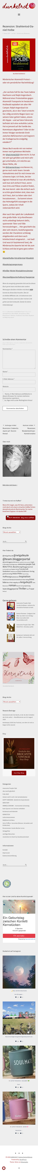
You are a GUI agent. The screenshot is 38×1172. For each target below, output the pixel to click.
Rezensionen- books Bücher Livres (16, 311)
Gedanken (6, 571)
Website (6, 386)
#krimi (12, 270)
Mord (8, 582)
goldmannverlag (7, 574)
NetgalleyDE (26, 582)
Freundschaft (23, 569)
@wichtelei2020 (12, 154)
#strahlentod (20, 258)
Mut (11, 582)
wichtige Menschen (9, 834)
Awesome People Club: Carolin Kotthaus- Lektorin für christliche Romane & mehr (25, 605)
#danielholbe (8, 258)
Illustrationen (15, 577)
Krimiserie (13, 315)
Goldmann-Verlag (28, 571)
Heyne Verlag (25, 574)
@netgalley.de (8, 556)
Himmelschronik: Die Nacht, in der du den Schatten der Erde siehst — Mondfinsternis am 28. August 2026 (18, 717)
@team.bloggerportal (16, 559)
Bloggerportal (27, 567)
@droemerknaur (13, 167)
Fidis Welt (6, 794)
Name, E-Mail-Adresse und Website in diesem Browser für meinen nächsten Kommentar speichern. (17, 396)
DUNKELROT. (14, 1157)
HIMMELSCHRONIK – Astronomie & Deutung (16, 806)
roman (12, 585)
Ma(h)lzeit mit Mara (8, 820)
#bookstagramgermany (13, 264)
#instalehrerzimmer (24, 270)
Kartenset (6, 580)
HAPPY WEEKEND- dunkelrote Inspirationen (16, 800)
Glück (19, 571)
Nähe (34, 582)
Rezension (5, 586)
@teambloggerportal (9, 562)
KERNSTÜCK (6, 814)
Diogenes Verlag (15, 569)
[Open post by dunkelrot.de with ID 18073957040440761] (19, 1018)
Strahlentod (19, 315)
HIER (31, 289)
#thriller (6, 270)
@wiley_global (20, 562)
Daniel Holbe (15, 313)
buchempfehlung (7, 569)
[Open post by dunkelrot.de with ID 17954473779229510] (19, 1108)
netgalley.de (16, 582)
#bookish (30, 258)
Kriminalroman (6, 315)
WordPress (23, 1160)
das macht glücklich (9, 791)
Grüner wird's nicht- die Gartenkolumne (15, 797)
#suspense (29, 277)
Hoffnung (7, 576)
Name (5, 371)
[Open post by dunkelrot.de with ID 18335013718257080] (19, 972)
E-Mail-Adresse (9, 379)
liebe (4, 582)
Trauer (31, 589)
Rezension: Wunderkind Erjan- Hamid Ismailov (28, 429)
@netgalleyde (21, 555)
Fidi (15, 33)
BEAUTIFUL (7, 566)
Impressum (6, 853)
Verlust (5, 591)
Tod (27, 589)
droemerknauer (22, 313)
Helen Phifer (17, 573)
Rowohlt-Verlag (20, 586)
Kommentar (8, 349)
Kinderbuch (18, 580)
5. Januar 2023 (6, 33)
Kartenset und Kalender (10, 811)
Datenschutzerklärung (10, 856)
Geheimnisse (14, 571)
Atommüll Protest (7, 313)
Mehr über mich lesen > (10, 485)
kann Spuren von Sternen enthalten (14, 809)
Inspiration (24, 576)
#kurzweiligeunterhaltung (14, 277)
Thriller (22, 588)
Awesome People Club (10, 788)
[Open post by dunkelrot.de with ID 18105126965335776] (19, 1062)
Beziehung (17, 566)
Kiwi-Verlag (26, 580)
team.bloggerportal (10, 589)
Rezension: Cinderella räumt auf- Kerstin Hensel (10, 429)
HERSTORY (6, 803)
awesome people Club (26, 564)
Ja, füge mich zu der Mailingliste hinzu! (18, 400)
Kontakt (5, 850)
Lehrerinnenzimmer (9, 817)
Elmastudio (24, 1162)
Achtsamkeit (27, 562)
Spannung (27, 586)
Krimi (28, 313)
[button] (4, 1168)
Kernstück (12, 580)
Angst (16, 564)
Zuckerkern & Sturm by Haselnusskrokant (16, 837)
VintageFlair (6, 831)
